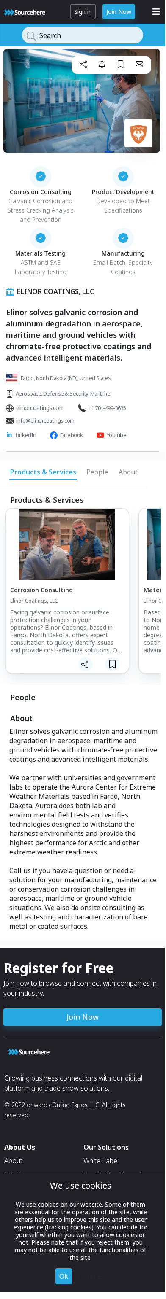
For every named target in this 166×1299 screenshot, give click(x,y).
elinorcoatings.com (40, 408)
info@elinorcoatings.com (45, 420)
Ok (63, 1276)
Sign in (83, 12)
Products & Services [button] (43, 472)
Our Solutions (106, 1147)
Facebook (71, 435)
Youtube (116, 435)
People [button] (97, 472)
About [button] (128, 472)
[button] (83, 64)
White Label (101, 1160)
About (13, 1160)
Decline (89, 1276)
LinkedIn (26, 435)
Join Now (118, 12)
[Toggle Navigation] (156, 12)
